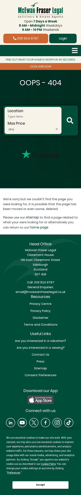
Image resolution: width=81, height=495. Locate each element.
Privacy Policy (40, 311)
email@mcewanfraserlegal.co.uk (40, 292)
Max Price (16, 123)
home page (39, 227)
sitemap (32, 217)
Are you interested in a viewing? (41, 348)
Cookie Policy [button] (48, 464)
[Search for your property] (70, 120)
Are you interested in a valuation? (40, 341)
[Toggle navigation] (75, 50)
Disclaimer (40, 318)
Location (15, 110)
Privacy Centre (41, 304)
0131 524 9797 (27, 38)
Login (63, 38)
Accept (40, 484)
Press (40, 361)
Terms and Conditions (41, 325)
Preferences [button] (13, 472)
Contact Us (40, 354)
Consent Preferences (40, 375)
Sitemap (40, 368)
